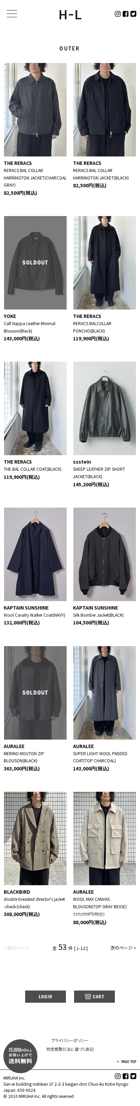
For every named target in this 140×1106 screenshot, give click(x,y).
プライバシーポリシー (70, 1040)
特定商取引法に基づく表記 (70, 1049)
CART (98, 997)
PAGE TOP (128, 1061)
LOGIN (46, 997)
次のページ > (123, 947)
